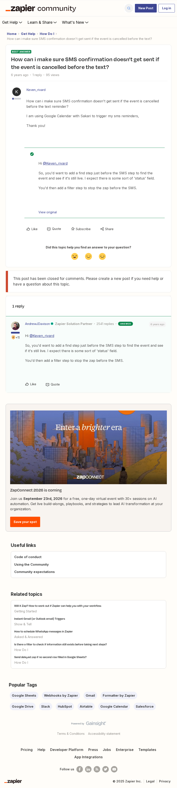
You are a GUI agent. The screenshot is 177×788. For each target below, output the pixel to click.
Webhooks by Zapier (61, 695)
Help (41, 749)
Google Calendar (114, 706)
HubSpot (65, 706)
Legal (150, 781)
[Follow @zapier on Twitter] (105, 769)
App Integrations (88, 757)
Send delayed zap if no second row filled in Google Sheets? (50, 657)
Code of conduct (27, 557)
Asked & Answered (28, 637)
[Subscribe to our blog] (97, 769)
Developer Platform (66, 749)
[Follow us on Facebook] (79, 769)
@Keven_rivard (55, 163)
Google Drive (22, 706)
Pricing (27, 749)
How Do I (47, 34)
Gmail (90, 695)
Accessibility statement (104, 733)
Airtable (86, 706)
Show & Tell (23, 624)
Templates (147, 749)
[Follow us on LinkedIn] (88, 769)
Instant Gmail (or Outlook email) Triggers (39, 619)
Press (93, 749)
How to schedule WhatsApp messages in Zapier (43, 631)
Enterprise (125, 749)
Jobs (107, 749)
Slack (45, 706)
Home (12, 34)
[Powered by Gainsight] (88, 724)
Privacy (165, 781)
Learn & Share (39, 22)
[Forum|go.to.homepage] (42, 8)
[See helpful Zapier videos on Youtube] (114, 769)
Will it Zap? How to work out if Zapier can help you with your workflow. (57, 606)
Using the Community (31, 564)
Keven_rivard (36, 90)
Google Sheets (24, 695)
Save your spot (25, 522)
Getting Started (25, 611)
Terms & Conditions (71, 733)
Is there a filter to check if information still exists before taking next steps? (60, 644)
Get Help (10, 22)
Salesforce (145, 706)
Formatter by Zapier (119, 695)
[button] (146, 8)
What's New (73, 22)
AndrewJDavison (37, 324)
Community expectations (34, 572)
